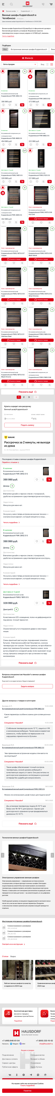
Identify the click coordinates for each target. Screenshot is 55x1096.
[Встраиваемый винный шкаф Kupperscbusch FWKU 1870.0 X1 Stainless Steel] (13, 307)
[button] (3, 148)
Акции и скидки (27, 1050)
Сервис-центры (8, 1063)
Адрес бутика (36, 1067)
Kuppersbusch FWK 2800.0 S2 (39, 96)
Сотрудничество (38, 1055)
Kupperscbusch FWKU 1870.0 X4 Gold (13, 294)
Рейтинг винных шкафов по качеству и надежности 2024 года (17, 974)
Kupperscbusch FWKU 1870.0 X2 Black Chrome (13, 375)
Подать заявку (27, 425)
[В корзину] (22, 104)
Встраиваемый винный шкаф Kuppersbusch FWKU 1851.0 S (23, 789)
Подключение (8, 1055)
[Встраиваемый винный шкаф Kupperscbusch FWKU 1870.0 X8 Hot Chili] (41, 185)
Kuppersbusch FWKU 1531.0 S (39, 174)
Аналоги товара (42, 219)
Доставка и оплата (9, 1059)
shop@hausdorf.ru (46, 1044)
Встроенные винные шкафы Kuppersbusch (29, 49)
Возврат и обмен (38, 1059)
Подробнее (18, 1021)
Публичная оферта (10, 1067)
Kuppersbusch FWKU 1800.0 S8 (40, 375)
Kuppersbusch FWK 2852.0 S (11, 95)
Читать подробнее (10, 522)
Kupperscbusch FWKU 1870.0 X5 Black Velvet (40, 253)
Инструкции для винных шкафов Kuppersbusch (22, 921)
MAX (23, 1044)
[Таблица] (52, 64)
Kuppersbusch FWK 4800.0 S (11, 135)
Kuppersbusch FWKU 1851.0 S (11, 174)
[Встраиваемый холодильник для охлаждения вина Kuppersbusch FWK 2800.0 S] (13, 185)
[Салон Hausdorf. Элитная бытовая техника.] (3, 11)
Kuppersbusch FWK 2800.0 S (11, 212)
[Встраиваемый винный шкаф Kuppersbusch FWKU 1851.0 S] (13, 148)
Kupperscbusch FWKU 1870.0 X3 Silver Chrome (40, 294)
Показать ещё (26, 392)
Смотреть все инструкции (12, 944)
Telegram (15, 1044)
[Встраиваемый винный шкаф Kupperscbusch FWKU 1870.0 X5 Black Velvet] (41, 226)
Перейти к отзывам (9, 462)
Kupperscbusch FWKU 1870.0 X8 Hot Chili (40, 212)
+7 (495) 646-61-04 (11, 1041)
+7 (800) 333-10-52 (44, 1041)
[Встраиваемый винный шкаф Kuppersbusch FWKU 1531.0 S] (41, 148)
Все (5, 49)
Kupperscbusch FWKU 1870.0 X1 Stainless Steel (12, 334)
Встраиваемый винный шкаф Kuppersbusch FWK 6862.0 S (23, 709)
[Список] (47, 64)
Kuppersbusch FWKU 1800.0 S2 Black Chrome (40, 334)
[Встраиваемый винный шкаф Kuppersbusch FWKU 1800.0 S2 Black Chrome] (41, 307)
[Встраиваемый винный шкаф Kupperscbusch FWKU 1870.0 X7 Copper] (13, 226)
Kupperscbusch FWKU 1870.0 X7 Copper (13, 253)
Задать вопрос (27, 686)
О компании (36, 1063)
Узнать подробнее (27, 1085)
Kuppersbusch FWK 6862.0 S (39, 134)
